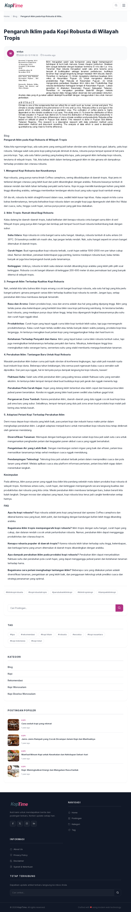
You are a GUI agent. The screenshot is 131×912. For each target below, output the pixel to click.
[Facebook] (13, 824)
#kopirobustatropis (37, 592)
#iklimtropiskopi (85, 592)
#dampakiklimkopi (107, 592)
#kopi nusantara (95, 634)
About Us (18, 849)
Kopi (10, 673)
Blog (15, 16)
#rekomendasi (28, 634)
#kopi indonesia (17, 641)
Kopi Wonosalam (17, 687)
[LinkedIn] (34, 824)
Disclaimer (19, 861)
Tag (74, 830)
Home (7, 16)
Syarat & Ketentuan (23, 866)
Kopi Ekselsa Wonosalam (21, 693)
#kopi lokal (36, 641)
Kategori (76, 824)
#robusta (62, 634)
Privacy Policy (20, 855)
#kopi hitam (46, 634)
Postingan (77, 818)
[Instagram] (27, 824)
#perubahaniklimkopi (62, 592)
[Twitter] (20, 824)
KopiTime (22, 907)
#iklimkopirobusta (14, 592)
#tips (12, 634)
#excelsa (77, 634)
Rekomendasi (15, 680)
